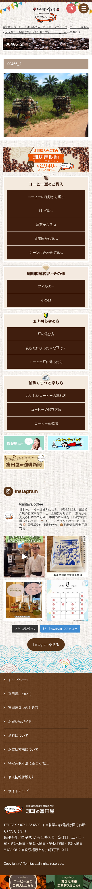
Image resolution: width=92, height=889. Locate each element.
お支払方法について (23, 749)
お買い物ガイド (20, 721)
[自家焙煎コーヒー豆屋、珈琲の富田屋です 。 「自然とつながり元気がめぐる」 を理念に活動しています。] (24, 600)
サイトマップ (18, 791)
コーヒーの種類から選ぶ (46, 197)
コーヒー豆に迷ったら (46, 362)
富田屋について (20, 694)
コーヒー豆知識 (46, 423)
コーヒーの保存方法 (46, 409)
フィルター (46, 286)
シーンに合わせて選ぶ (46, 252)
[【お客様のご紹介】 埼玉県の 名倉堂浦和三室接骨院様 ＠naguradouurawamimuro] (67, 556)
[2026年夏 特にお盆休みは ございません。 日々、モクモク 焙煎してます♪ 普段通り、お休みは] (67, 600)
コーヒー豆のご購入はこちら (23, 882)
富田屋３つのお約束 (23, 707)
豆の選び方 (46, 334)
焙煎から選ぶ (46, 225)
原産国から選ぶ (46, 239)
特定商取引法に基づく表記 (28, 763)
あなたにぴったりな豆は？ (46, 348)
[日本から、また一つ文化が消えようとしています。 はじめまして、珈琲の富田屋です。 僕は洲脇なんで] (24, 556)
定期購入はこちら (69, 882)
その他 (46, 300)
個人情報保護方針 (21, 777)
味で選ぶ (46, 211)
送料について (18, 735)
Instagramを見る (46, 644)
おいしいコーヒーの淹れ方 (46, 395)
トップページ (18, 680)
